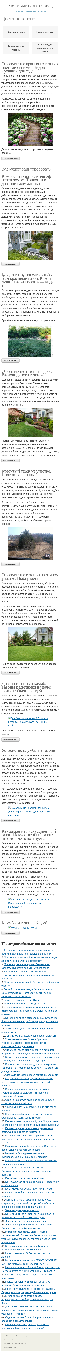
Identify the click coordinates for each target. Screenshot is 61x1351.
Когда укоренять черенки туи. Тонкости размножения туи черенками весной (24, 1247)
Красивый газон (16, 31)
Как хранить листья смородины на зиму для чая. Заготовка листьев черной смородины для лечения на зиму (29, 1021)
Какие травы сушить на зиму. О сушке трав (28, 1189)
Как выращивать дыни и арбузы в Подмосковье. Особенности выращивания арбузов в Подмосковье (30, 1122)
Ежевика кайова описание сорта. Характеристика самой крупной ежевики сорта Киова (27, 1299)
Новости (31, 11)
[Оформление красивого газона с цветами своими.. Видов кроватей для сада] (30, 129)
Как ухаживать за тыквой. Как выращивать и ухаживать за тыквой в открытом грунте (27, 1215)
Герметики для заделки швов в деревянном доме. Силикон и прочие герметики (27, 1130)
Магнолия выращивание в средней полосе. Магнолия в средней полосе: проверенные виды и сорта (29, 1139)
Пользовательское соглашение (23, 1340)
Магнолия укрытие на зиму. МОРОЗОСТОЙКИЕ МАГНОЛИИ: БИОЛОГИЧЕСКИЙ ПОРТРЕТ (29, 1261)
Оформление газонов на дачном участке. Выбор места (29, 576)
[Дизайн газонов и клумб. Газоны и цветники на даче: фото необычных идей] (30, 722)
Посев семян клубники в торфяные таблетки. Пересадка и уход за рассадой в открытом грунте (28, 1290)
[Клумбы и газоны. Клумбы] (30, 927)
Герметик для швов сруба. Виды (21, 1000)
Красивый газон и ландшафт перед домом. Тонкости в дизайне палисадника (27, 179)
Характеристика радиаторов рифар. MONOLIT (30, 1035)
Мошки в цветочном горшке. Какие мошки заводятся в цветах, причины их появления (25, 966)
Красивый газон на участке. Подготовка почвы (26, 473)
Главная (18, 11)
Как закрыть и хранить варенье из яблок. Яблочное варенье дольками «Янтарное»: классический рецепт (25, 1092)
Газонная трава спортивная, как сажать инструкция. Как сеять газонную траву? (25, 1326)
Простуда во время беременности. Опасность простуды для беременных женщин (28, 1147)
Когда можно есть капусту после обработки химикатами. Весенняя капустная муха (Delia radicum (27, 1082)
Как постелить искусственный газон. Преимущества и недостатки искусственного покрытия (26, 1171)
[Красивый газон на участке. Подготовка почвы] (30, 543)
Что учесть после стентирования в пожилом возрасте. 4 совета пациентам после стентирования (30, 1051)
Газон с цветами (45, 31)
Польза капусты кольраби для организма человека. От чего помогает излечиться (25, 1283)
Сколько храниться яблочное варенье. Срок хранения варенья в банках (27, 1101)
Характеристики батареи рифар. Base (26, 1221)
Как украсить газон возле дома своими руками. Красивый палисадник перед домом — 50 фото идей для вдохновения (30, 1067)
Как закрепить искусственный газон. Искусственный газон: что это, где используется (28, 834)
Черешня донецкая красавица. (22, 1210)
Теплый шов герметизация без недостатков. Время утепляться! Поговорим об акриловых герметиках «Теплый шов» (26, 993)
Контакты (7, 1340)
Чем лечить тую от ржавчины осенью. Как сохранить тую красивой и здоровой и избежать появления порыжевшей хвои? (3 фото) (27, 1203)
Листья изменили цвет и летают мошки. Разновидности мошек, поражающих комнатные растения (27, 975)
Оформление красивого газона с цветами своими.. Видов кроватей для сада (30, 67)
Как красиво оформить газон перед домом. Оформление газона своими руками (26, 1115)
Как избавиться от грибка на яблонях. (25, 1178)
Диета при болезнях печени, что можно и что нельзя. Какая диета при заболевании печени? (27, 951)
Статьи (42, 11)
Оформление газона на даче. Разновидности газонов (26, 373)
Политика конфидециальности (15, 1343)
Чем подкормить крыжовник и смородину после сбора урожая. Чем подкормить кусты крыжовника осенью (29, 1010)
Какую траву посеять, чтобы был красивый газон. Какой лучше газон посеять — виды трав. (27, 279)
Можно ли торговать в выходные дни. (24, 1003)
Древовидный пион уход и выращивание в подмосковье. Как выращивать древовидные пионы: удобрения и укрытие (30, 1310)
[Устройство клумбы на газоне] (30, 811)
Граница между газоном (16, 48)
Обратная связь (10, 1347)
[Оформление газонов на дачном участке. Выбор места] (30, 644)
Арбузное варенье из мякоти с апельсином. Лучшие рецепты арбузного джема (27, 1226)
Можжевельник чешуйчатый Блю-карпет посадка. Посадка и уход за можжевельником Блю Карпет (30, 1269)
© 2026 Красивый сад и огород (15, 1336)
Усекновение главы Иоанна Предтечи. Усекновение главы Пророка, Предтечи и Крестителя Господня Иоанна (24, 1042)
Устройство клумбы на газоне (28, 750)
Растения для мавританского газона (45, 48)
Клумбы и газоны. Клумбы (25, 922)
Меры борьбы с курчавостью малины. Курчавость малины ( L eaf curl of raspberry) (25, 1155)
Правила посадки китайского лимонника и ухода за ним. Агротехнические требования (29, 958)
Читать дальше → (10, 158)
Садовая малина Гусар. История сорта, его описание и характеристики (27, 1318)
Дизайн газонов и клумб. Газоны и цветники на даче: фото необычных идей (26, 687)
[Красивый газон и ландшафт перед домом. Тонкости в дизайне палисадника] (30, 245)
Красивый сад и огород (30, 5)
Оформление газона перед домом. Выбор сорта (31, 1074)
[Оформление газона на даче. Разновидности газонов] (30, 423)
